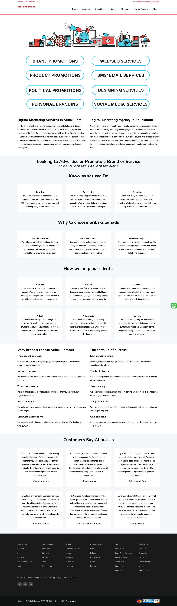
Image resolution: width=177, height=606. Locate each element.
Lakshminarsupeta (73, 549)
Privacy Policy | (55, 577)
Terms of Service (70, 577)
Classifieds (100, 9)
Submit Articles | (31, 577)
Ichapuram (46, 549)
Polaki (92, 562)
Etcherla (20, 557)
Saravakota (119, 566)
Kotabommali (47, 566)
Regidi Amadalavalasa (123, 553)
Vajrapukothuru (145, 562)
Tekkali (141, 557)
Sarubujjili (118, 570)
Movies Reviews (141, 9)
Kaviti (44, 562)
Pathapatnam (95, 557)
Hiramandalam (47, 544)
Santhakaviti (119, 562)
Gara (19, 566)
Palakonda (94, 549)
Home (75, 9)
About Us (86, 9)
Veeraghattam (144, 570)
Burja (19, 553)
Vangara (142, 566)
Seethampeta (144, 544)
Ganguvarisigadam (24, 562)
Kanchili (45, 557)
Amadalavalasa (23, 544)
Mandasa (69, 557)
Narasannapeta (96, 544)
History (113, 9)
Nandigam (70, 566)
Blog (155, 9)
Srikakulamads (72, 601)
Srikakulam (143, 553)
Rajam (117, 544)
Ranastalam (119, 549)
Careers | (19, 577)
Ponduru (93, 566)
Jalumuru (45, 553)
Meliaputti (70, 562)
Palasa (93, 553)
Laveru (68, 553)
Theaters (125, 9)
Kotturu (69, 544)
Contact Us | (43, 577)
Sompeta (142, 549)
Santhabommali (121, 557)
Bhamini (20, 549)
